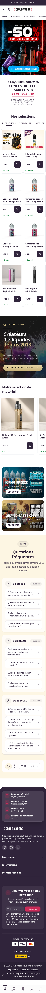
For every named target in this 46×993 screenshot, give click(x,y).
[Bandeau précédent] (2, 2)
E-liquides (15, 16)
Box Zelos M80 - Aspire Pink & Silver (10, 290)
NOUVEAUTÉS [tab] (26, 123)
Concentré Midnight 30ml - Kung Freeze (10, 245)
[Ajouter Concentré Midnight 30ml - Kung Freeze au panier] (17, 254)
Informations (9, 864)
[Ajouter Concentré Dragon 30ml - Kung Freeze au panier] (40, 209)
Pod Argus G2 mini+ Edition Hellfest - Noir (32, 290)
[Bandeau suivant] (43, 2)
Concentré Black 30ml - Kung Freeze (12, 200)
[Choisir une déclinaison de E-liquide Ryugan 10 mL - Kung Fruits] (40, 164)
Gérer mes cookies (29, 969)
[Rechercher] (3, 9)
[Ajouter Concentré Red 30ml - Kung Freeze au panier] (40, 254)
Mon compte (9, 857)
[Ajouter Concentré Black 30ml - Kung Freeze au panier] (17, 209)
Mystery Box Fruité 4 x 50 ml (10, 155)
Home (4, 16)
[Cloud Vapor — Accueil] (23, 9)
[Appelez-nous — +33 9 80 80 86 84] (9, 9)
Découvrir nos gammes (21, 368)
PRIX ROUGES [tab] (9, 123)
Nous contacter (31, 766)
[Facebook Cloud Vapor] (4, 847)
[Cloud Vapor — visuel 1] (23, 47)
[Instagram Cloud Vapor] (11, 847)
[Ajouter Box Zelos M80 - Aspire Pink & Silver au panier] (17, 299)
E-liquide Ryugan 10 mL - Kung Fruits (33, 155)
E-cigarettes (29, 16)
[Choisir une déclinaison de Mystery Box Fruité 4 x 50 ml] (17, 164)
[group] (23, 426)
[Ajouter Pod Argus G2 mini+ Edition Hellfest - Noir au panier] (40, 299)
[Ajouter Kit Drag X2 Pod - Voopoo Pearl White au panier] (30, 445)
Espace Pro (13, 969)
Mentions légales (11, 872)
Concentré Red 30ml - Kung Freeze (34, 245)
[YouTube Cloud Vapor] (17, 847)
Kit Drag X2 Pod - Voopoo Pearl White (17, 436)
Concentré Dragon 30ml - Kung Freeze (34, 200)
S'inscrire (33, 909)
